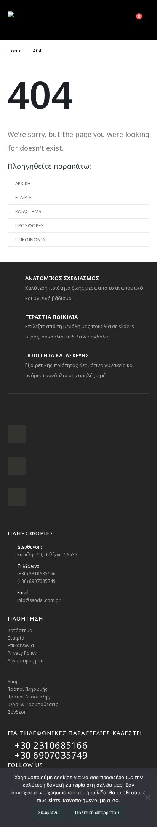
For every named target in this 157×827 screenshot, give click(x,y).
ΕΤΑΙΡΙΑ (23, 197)
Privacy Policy (22, 653)
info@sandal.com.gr (39, 600)
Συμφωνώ (49, 812)
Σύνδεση (17, 712)
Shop (13, 681)
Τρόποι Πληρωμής (27, 689)
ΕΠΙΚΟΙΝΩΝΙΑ (30, 240)
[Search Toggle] (116, 20)
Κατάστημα (20, 630)
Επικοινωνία (21, 645)
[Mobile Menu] (98, 20)
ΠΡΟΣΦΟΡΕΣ (29, 225)
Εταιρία (16, 638)
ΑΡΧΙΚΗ (22, 183)
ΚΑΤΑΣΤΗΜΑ (28, 211)
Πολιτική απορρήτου (97, 812)
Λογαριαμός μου (25, 660)
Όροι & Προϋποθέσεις (33, 704)
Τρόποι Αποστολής (29, 697)
